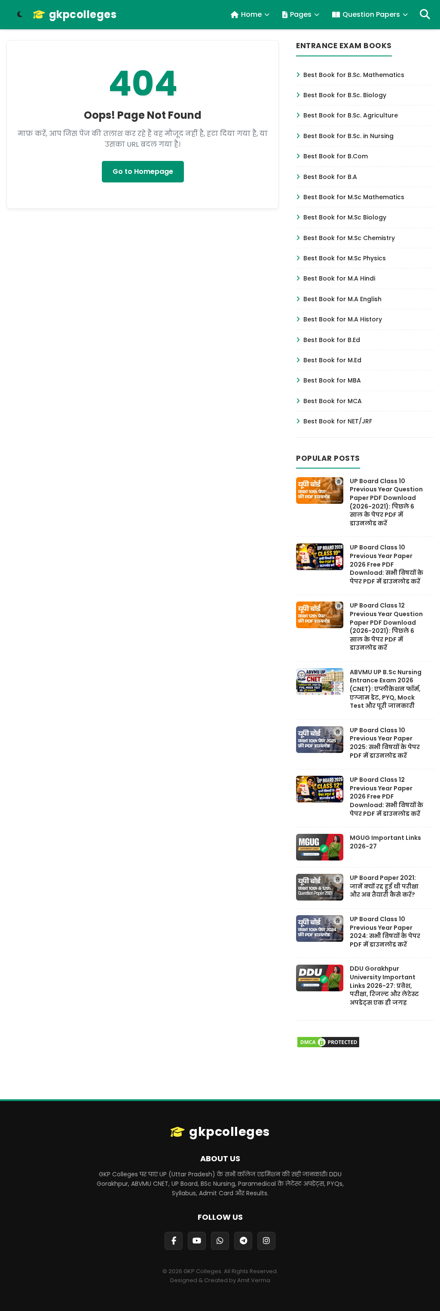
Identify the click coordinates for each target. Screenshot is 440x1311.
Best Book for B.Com (335, 156)
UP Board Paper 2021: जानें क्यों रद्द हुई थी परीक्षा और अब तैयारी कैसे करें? (384, 886)
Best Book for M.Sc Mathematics (353, 197)
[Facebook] (174, 1241)
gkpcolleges (82, 14)
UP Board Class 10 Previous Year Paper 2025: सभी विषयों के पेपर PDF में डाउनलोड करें (385, 743)
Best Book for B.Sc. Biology (344, 95)
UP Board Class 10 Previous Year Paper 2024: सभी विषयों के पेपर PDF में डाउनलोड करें (385, 932)
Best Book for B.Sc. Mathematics (353, 75)
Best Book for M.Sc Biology (344, 217)
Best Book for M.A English (342, 299)
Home (251, 14)
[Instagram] (266, 1241)
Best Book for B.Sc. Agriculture (350, 115)
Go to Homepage (143, 171)
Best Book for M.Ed (332, 360)
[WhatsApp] (220, 1241)
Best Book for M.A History (342, 319)
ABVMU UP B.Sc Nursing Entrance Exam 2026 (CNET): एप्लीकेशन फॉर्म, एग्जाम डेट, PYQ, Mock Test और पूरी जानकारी (386, 689)
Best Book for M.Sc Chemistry (349, 238)
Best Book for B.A (330, 177)
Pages (301, 14)
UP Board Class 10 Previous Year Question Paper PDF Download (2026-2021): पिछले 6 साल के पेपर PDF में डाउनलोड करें (386, 502)
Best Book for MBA (332, 380)
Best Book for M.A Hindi (339, 278)
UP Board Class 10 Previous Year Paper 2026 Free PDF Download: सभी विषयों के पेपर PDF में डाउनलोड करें (386, 564)
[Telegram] (243, 1241)
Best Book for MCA (332, 401)
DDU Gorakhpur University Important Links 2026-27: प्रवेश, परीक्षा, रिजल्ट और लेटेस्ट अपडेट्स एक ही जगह (384, 985)
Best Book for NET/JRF (337, 421)
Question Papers (371, 14)
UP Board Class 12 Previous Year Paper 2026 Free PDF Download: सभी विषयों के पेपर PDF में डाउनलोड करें (386, 796)
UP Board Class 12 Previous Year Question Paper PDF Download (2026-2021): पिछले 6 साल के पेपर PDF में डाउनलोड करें (386, 626)
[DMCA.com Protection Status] (328, 1046)
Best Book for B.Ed (331, 340)
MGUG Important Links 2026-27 (385, 842)
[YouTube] (197, 1241)
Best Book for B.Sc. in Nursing (348, 136)
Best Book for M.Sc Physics (344, 258)
